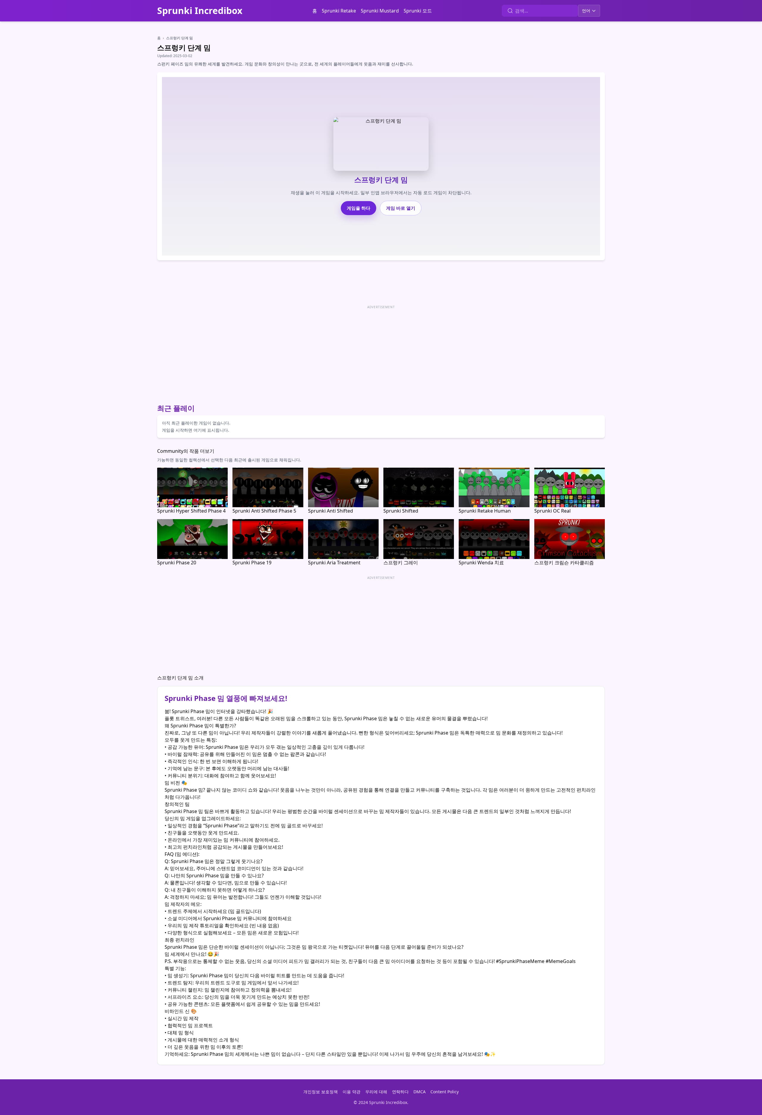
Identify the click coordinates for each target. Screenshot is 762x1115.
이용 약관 (351, 1091)
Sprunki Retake (339, 10)
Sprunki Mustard (380, 10)
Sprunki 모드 (418, 10)
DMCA (419, 1091)
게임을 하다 (358, 208)
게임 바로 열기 (400, 208)
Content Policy (444, 1091)
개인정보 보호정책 (320, 1091)
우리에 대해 (376, 1091)
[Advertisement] (335, 352)
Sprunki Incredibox (199, 10)
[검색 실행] (510, 10)
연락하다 (400, 1091)
